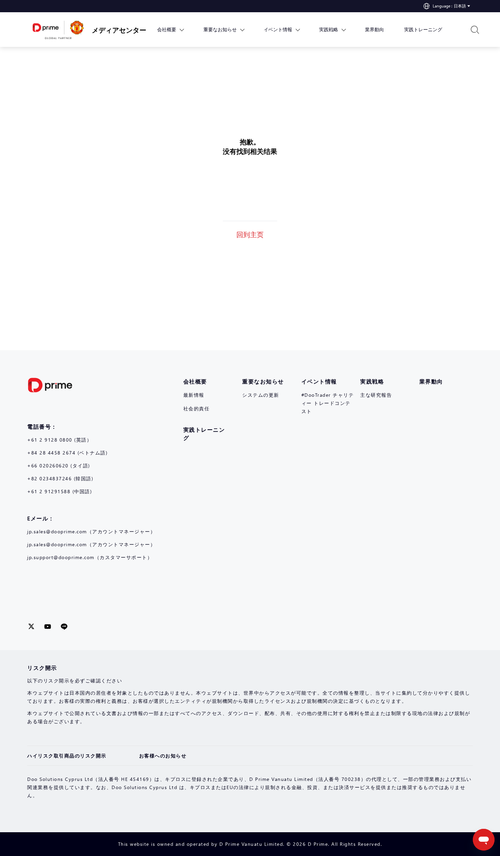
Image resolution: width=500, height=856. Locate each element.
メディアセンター (114, 29)
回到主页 (250, 234)
